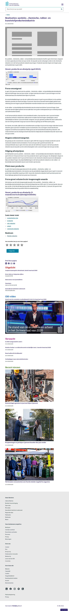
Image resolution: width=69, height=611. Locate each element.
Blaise (6, 519)
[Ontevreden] (11, 244)
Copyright (7, 571)
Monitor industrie (12, 236)
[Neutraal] (14, 244)
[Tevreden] (18, 244)
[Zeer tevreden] (22, 244)
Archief (7, 580)
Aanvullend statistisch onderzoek (13, 510)
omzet (9, 226)
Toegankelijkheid (9, 576)
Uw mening (64, 610)
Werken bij (8, 556)
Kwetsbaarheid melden (11, 578)
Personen (7, 534)
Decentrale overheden (11, 532)
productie (10, 221)
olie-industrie (11, 223)
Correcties (7, 561)
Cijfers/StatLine (9, 501)
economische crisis (12, 218)
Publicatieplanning (10, 594)
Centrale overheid (10, 529)
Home (8, 14)
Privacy (7, 536)
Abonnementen (9, 583)
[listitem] (6, 263)
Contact (7, 547)
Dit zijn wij (8, 551)
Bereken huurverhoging (11, 503)
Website (7, 569)
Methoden (8, 517)
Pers (6, 549)
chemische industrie (13, 229)
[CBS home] (12, 3)
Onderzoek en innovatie (11, 554)
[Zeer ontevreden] (7, 244)
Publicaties (8, 515)
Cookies (7, 573)
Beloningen (8, 539)
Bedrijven (7, 527)
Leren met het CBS (10, 558)
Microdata (7, 507)
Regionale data (9, 512)
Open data (8, 505)
